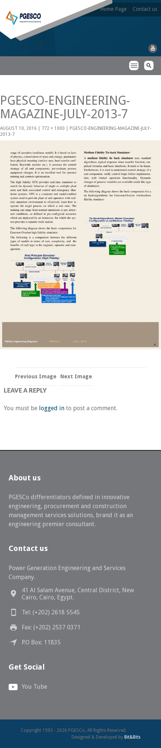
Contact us (145, 9)
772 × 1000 (53, 128)
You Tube (34, 686)
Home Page (113, 9)
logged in (51, 408)
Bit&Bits (132, 737)
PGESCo (13, 79)
